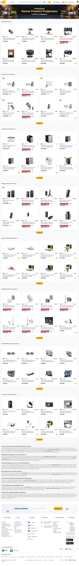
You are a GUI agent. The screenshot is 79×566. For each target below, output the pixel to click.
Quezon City (56, 522)
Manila (54, 523)
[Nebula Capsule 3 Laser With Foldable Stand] (11, 215)
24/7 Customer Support (72, 523)
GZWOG (17, 378)
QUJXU (75, 358)
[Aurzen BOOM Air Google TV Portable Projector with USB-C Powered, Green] (30, 299)
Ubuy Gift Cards (18, 532)
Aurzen (17, 304)
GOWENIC (36, 58)
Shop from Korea (40, 556)
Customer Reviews (18, 524)
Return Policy (17, 525)
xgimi (56, 58)
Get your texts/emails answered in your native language (72, 529)
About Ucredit (17, 529)
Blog (15, 527)
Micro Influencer (5, 532)
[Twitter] (72, 560)
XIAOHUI (74, 409)
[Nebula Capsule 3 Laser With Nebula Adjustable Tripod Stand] (49, 194)
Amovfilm (17, 429)
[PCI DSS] (4, 551)
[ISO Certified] (14, 550)
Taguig (54, 531)
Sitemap (3, 527)
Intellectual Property (6, 525)
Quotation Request (6, 524)
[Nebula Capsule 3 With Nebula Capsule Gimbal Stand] (68, 215)
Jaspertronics (54, 378)
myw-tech (36, 409)
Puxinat (74, 429)
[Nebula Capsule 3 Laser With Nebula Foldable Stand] (68, 194)
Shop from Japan (20, 556)
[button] (57, 2)
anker (18, 409)
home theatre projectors (53, 449)
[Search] (50, 2)
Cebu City (55, 527)
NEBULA (17, 198)
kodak (37, 253)
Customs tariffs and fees (7, 529)
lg (75, 144)
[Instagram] (67, 560)
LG (37, 144)
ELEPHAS (17, 36)
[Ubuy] (3, 2)
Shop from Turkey (59, 556)
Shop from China (49, 556)
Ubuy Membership (6, 533)
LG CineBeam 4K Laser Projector (50, 456)
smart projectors (28, 487)
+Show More (30, 539)
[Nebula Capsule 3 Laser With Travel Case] (11, 194)
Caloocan (55, 525)
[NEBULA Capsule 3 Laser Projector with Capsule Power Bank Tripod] (30, 215)
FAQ (15, 528)
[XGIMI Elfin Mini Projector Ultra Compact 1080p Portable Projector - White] (49, 54)
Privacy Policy (38, 560)
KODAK (36, 273)
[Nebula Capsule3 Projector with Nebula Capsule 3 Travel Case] (49, 215)
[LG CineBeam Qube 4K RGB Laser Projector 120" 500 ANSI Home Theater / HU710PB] (68, 139)
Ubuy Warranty (5, 535)
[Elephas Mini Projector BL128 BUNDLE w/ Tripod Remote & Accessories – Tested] (11, 54)
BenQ (18, 358)
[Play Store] (69, 543)
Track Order (4, 528)
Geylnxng (74, 58)
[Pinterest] (74, 560)
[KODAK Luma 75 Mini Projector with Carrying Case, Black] (49, 268)
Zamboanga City (57, 528)
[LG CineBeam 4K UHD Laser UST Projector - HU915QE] (11, 139)
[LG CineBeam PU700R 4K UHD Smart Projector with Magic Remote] (49, 161)
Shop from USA (5, 556)
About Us (4, 522)
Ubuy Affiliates (17, 531)
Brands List (16, 523)
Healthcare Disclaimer (7, 536)
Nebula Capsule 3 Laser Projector (53, 488)
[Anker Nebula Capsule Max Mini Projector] (11, 404)
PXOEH (75, 378)
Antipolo (55, 529)
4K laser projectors (48, 450)
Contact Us (4, 523)
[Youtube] (70, 560)
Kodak (18, 253)
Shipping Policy (5, 531)
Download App (17, 522)
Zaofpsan (55, 358)
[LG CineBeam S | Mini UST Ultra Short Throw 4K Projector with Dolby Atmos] (49, 139)
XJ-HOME (55, 409)
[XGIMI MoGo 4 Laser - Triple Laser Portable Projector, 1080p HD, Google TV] (49, 106)
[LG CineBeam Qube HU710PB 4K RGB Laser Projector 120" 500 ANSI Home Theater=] (68, 161)
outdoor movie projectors (30, 480)
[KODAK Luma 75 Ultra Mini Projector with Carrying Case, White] (30, 268)
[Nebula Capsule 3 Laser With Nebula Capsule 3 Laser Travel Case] (30, 194)
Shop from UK (12, 556)
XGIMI (18, 89)
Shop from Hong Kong (30, 556)
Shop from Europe (68, 556)
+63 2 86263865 (71, 534)
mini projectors (24, 473)
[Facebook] (65, 560)
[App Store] (69, 540)
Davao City (55, 524)
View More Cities (57, 532)
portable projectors (55, 464)
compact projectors (55, 474)
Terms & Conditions (29, 560)
